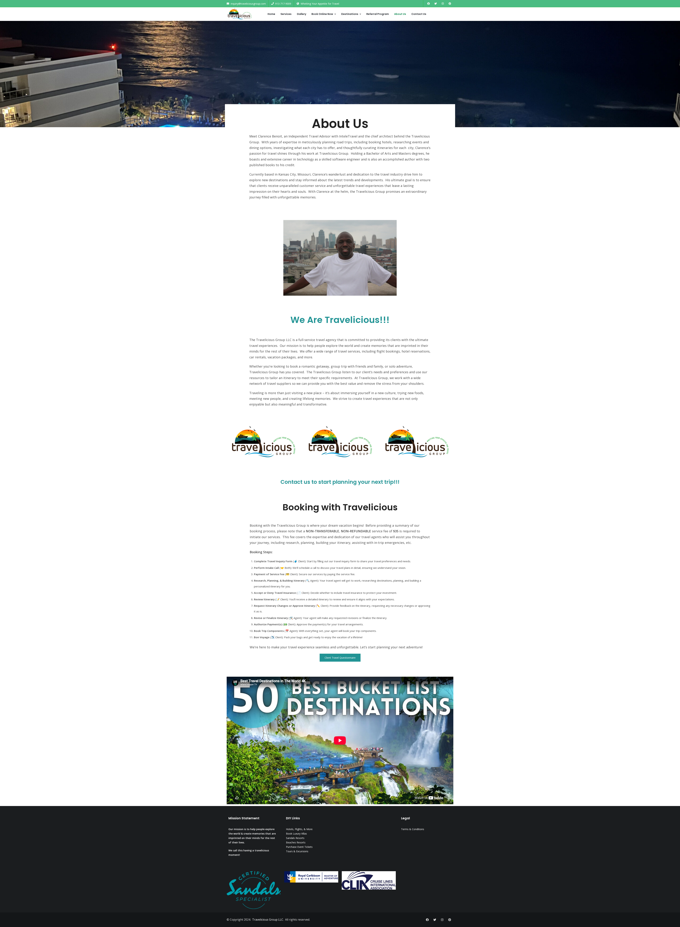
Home (271, 14)
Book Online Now (322, 14)
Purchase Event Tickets (299, 847)
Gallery (301, 14)
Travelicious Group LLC (267, 920)
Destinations (349, 14)
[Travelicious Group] (240, 14)
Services (285, 14)
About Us (400, 14)
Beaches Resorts (295, 842)
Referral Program (377, 14)
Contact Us (418, 14)
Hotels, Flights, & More (299, 829)
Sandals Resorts (295, 838)
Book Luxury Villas (296, 833)
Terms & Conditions (412, 829)
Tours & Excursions (297, 851)
